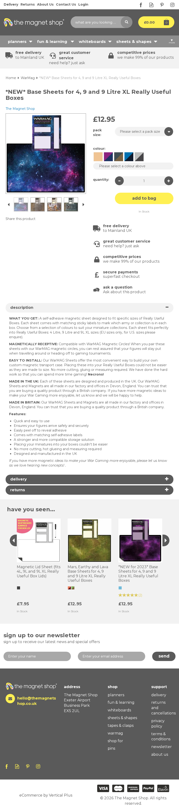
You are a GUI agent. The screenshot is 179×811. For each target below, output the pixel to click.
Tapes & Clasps (121, 725)
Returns (28, 4)
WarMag (115, 733)
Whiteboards (119, 710)
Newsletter (161, 747)
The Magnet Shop (20, 109)
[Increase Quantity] (168, 180)
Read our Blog (151, 5)
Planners (116, 695)
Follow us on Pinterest (162, 5)
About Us (159, 754)
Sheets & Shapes (122, 718)
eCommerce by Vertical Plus (45, 795)
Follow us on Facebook (141, 5)
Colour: (99, 148)
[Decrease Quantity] (119, 180)
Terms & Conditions (160, 736)
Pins (111, 748)
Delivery (158, 695)
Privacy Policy (158, 723)
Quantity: (101, 180)
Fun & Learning (121, 702)
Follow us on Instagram (172, 5)
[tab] (89, 308)
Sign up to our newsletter (51, 638)
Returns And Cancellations (162, 707)
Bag (152, 22)
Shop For (115, 741)
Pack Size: (97, 132)
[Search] (126, 22)
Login (83, 4)
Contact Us (66, 4)
